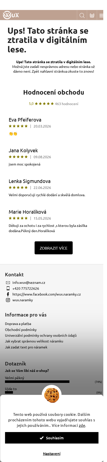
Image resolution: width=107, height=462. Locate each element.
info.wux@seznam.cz (28, 282)
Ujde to (11, 388)
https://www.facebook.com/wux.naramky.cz (46, 294)
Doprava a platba (18, 323)
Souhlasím (55, 437)
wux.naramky (22, 300)
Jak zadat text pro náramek (26, 347)
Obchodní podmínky (21, 329)
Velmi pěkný (14, 377)
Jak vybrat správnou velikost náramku (34, 341)
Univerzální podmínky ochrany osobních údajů (41, 335)
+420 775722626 (25, 288)
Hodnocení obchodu (53, 92)
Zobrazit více (53, 247)
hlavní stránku (55, 71)
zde (82, 425)
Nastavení (51, 453)
